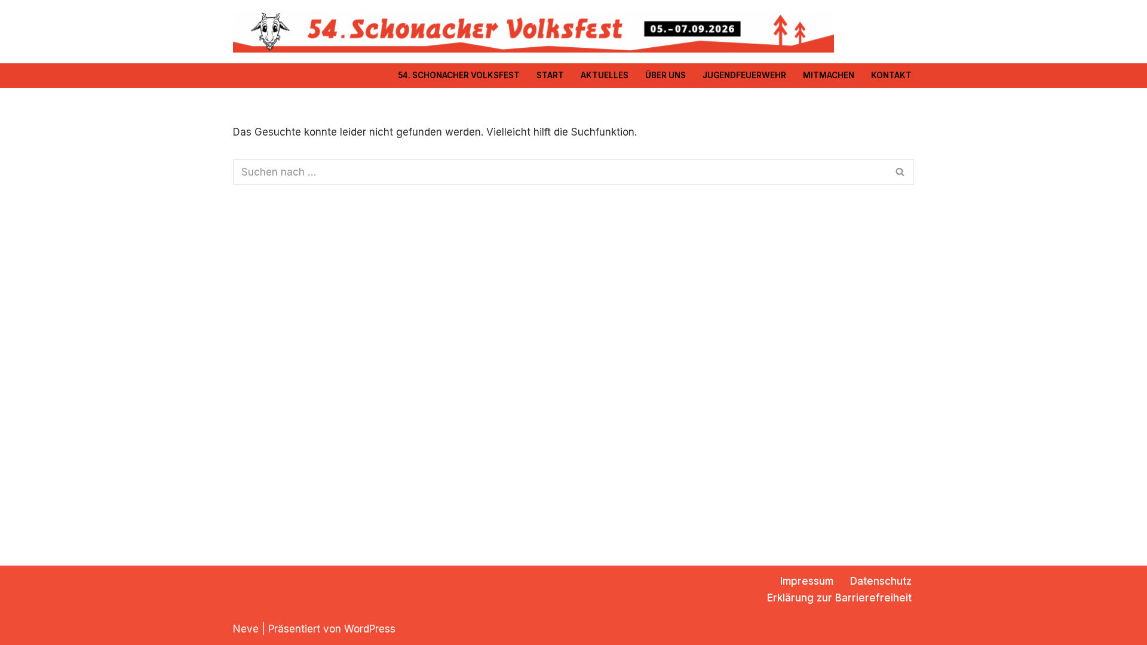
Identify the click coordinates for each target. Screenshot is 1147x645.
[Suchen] (900, 172)
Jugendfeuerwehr (744, 75)
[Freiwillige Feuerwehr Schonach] (533, 32)
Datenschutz (881, 581)
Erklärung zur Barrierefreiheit (839, 598)
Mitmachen (828, 75)
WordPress (369, 629)
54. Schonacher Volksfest (459, 75)
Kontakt (891, 75)
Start (550, 75)
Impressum (806, 581)
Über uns (665, 75)
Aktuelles (604, 75)
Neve (246, 629)
